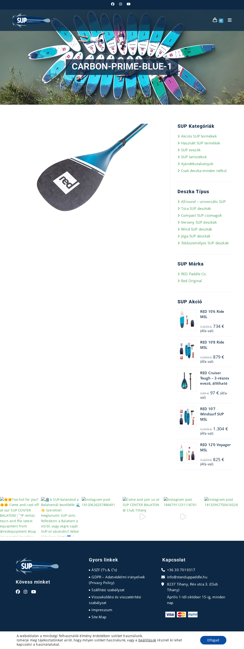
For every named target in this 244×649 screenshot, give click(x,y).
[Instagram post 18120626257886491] (101, 516)
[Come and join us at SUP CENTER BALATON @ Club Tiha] (142, 516)
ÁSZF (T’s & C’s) (104, 569)
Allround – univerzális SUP (203, 201)
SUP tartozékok (194, 156)
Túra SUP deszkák (196, 208)
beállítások (147, 640)
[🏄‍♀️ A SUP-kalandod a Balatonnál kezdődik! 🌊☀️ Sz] (61, 516)
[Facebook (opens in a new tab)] (114, 4)
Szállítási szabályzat (108, 589)
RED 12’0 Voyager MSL (215, 447)
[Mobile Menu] (228, 20)
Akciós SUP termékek (199, 136)
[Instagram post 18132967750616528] (224, 516)
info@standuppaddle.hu (187, 577)
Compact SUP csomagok (201, 215)
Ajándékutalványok (197, 163)
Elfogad (213, 640)
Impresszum (102, 609)
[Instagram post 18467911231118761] (183, 516)
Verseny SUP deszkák (199, 222)
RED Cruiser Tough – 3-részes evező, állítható (214, 378)
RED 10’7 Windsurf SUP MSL (212, 414)
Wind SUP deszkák (196, 229)
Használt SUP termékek (200, 143)
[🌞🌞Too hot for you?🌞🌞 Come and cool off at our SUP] (20, 516)
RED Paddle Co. (194, 273)
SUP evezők (191, 150)
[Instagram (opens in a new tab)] (120, 4)
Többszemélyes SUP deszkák (205, 243)
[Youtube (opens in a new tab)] (128, 4)
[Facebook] (18, 592)
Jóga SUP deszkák (195, 236)
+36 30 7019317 (181, 569)
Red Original (191, 280)
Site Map (99, 617)
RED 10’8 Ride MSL (212, 345)
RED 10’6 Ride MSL (212, 314)
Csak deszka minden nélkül (204, 170)
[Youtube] (33, 592)
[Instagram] (25, 592)
